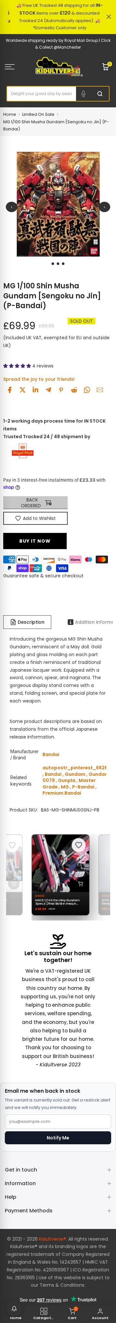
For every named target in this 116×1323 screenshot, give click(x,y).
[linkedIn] (35, 389)
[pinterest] (61, 389)
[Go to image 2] (58, 263)
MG (65, 787)
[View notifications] (14, 1309)
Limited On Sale (38, 114)
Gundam (75, 774)
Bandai (53, 774)
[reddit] (74, 389)
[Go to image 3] (63, 263)
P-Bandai (83, 787)
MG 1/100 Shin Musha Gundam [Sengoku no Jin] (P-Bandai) (56, 125)
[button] (17, 366)
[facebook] (9, 389)
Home (9, 114)
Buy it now (35, 541)
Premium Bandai (62, 793)
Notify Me (58, 1138)
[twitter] (22, 389)
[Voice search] (83, 94)
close (108, 16)
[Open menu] (16, 66)
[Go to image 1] (53, 263)
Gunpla (66, 780)
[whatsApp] (87, 389)
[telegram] (48, 389)
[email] (99, 389)
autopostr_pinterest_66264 (77, 767)
